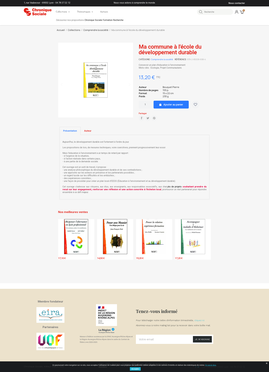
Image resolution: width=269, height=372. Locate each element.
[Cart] (242, 12)
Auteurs (104, 12)
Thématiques (83, 12)
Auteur (87, 131)
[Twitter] (148, 118)
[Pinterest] (154, 118)
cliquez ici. (199, 320)
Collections (61, 12)
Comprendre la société (162, 59)
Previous (62, 250)
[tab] (70, 131)
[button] (62, 85)
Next (206, 250)
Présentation (70, 131)
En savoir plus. (210, 365)
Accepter (135, 369)
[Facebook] (141, 118)
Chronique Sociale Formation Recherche (103, 20)
